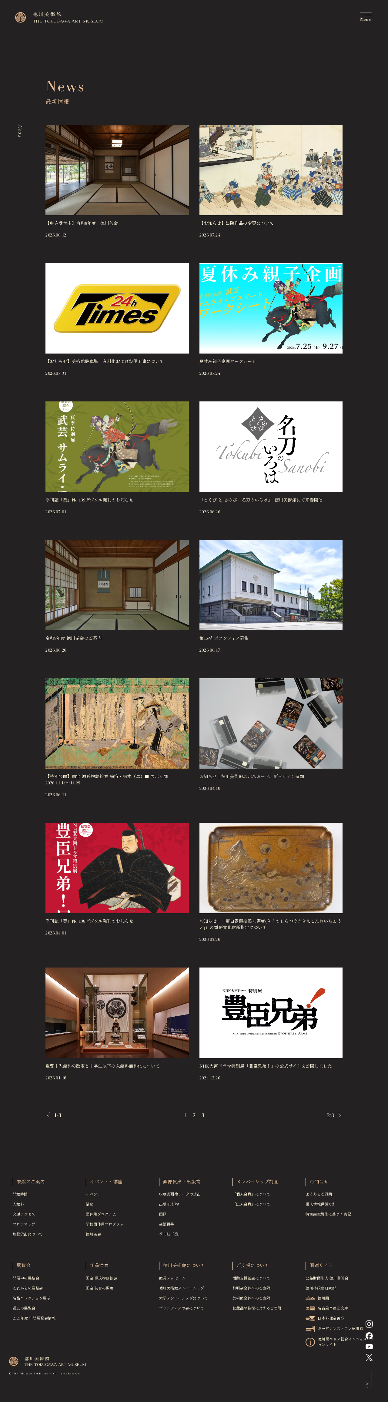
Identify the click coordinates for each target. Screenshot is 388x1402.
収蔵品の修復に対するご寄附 (257, 1308)
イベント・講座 (106, 1182)
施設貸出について (28, 1234)
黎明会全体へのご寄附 (251, 1288)
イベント (93, 1194)
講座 (89, 1204)
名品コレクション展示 (32, 1298)
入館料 (18, 1204)
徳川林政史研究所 (321, 1288)
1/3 (57, 1116)
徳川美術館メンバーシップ (181, 1288)
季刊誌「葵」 (170, 1234)
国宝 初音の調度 (99, 1288)
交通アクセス (24, 1214)
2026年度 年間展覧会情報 (34, 1318)
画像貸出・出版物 (182, 1182)
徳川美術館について (184, 1266)
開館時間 (20, 1194)
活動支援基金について (251, 1278)
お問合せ (318, 1182)
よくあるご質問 (319, 1194)
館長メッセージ (172, 1278)
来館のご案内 (31, 1182)
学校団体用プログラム (105, 1224)
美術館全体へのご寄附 (251, 1298)
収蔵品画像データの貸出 (180, 1194)
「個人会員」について (251, 1194)
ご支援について (252, 1266)
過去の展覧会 (24, 1308)
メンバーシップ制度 (257, 1182)
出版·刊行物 (169, 1204)
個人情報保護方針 (321, 1204)
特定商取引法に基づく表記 (328, 1214)
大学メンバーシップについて (183, 1298)
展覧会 (24, 1266)
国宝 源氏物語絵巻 (101, 1278)
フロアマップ (24, 1224)
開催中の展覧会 (26, 1278)
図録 (163, 1214)
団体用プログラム (101, 1214)
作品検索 (99, 1266)
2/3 (330, 1116)
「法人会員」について (251, 1204)
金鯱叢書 (166, 1224)
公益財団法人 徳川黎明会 (327, 1278)
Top (367, 1383)
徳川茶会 (93, 1234)
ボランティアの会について (181, 1308)
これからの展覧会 (28, 1288)
